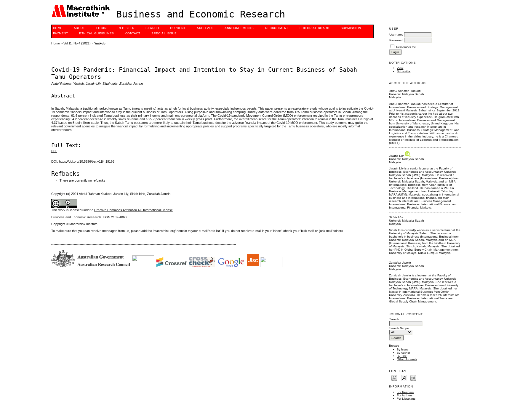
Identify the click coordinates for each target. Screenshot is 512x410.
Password (396, 40)
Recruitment (276, 28)
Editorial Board (314, 28)
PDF (54, 151)
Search (152, 28)
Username (396, 34)
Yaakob (99, 43)
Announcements (239, 28)
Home (58, 28)
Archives (205, 28)
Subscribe (403, 71)
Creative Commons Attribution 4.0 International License (133, 210)
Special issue (164, 33)
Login (101, 28)
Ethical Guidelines (96, 33)
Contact (132, 33)
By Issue (403, 349)
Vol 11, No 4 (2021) (77, 43)
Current (177, 28)
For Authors (404, 395)
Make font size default (404, 377)
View (400, 68)
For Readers (405, 392)
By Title (402, 356)
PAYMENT (60, 33)
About (79, 28)
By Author (403, 352)
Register (126, 28)
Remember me (406, 47)
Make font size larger (413, 377)
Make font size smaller (394, 377)
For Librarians (406, 398)
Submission (351, 28)
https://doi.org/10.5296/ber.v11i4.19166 (86, 161)
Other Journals (407, 359)
